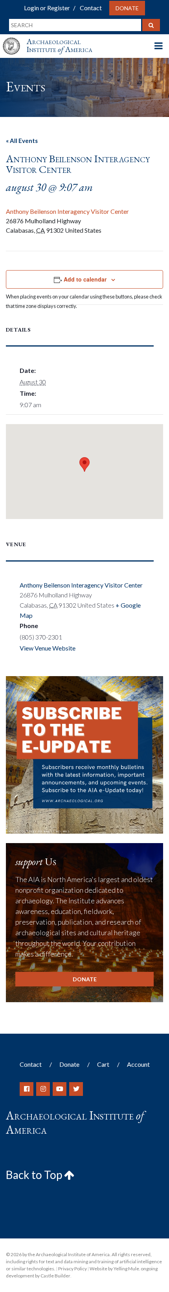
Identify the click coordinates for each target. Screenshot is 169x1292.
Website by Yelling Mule (114, 1269)
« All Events (22, 140)
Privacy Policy (72, 1269)
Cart (103, 1064)
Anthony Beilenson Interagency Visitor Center (67, 211)
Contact (91, 7)
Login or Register (47, 7)
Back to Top (35, 1174)
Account (138, 1064)
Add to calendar (85, 279)
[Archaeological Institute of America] (14, 39)
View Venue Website (47, 648)
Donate (127, 8)
